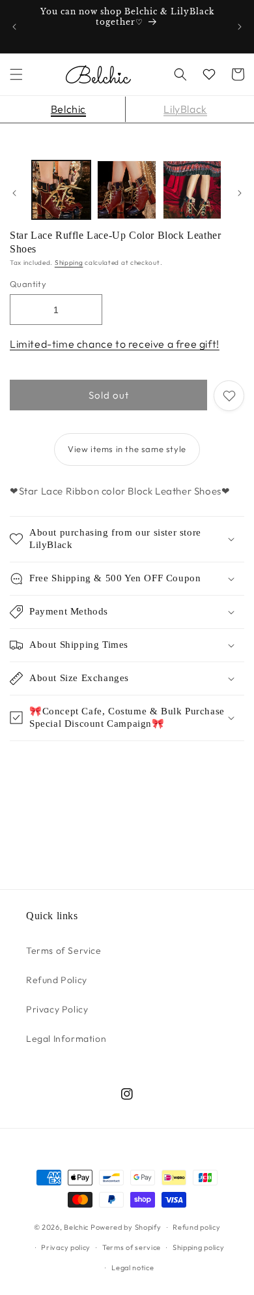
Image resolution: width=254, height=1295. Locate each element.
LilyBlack (184, 108)
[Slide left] (14, 193)
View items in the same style (127, 449)
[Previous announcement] (14, 26)
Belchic (68, 108)
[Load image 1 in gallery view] (61, 189)
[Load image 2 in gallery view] (126, 189)
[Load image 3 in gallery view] (192, 189)
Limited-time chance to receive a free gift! (114, 343)
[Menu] (16, 74)
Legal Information (66, 1038)
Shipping (69, 262)
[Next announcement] (239, 26)
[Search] (180, 74)
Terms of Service (64, 950)
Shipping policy (199, 1247)
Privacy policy (66, 1247)
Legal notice (132, 1267)
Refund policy (196, 1227)
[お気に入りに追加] (229, 395)
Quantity (28, 284)
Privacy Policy (57, 1009)
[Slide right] (239, 193)
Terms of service (131, 1247)
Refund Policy (56, 980)
